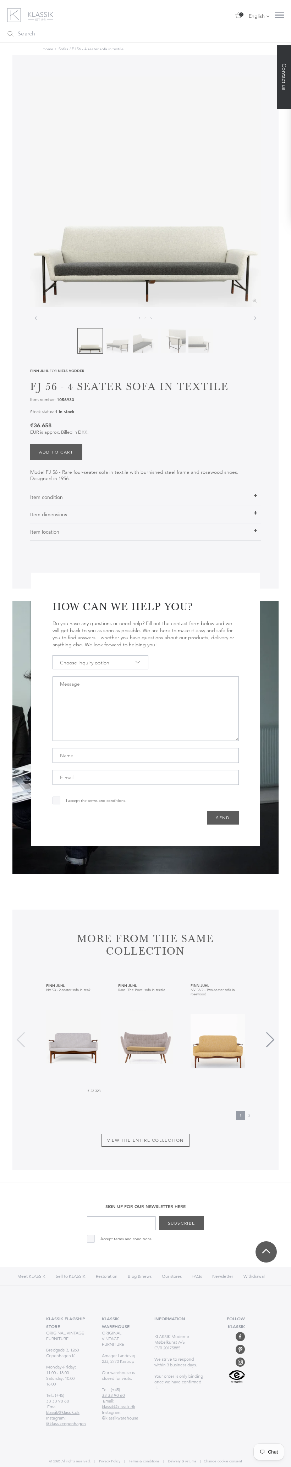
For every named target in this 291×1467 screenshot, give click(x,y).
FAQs (197, 1276)
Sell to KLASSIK (71, 1276)
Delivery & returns (181, 1461)
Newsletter (222, 1276)
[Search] (10, 33)
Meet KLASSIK (31, 1276)
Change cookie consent (223, 1461)
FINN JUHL (39, 371)
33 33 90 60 (57, 1401)
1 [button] (240, 1115)
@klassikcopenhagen (66, 1423)
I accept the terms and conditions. (96, 800)
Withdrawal (254, 1276)
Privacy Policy (109, 1461)
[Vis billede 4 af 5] (173, 341)
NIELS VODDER (71, 371)
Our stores (172, 1276)
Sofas (63, 48)
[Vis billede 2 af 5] (118, 341)
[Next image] (255, 318)
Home (48, 48)
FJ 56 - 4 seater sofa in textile (97, 48)
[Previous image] (36, 318)
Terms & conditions (143, 1461)
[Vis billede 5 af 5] (201, 341)
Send (223, 817)
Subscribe (181, 1223)
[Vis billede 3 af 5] (145, 341)
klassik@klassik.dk (62, 1412)
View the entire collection (145, 1140)
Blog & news (140, 1276)
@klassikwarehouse (120, 1418)
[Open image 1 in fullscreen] (145, 192)
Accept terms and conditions (126, 1239)
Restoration (106, 1276)
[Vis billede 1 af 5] (90, 341)
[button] (270, 1039)
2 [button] (249, 1115)
